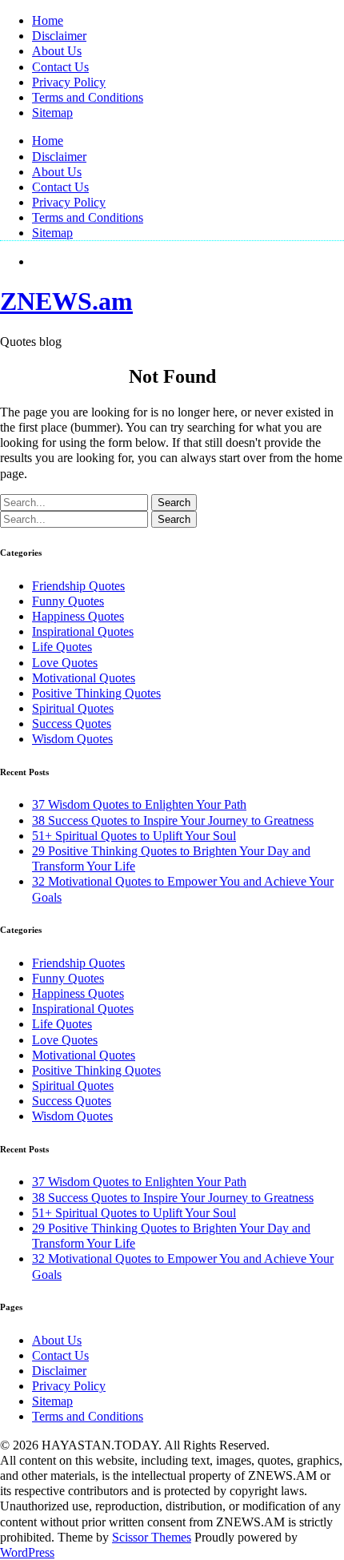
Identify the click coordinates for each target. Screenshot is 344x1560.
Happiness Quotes (78, 616)
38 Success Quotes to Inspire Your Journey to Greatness (173, 820)
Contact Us (60, 67)
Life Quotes (62, 646)
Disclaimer (59, 35)
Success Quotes (71, 723)
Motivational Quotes (83, 678)
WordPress (27, 1552)
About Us (57, 51)
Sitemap (52, 112)
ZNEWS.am (66, 301)
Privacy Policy (69, 82)
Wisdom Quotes (72, 739)
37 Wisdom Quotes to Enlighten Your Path (139, 804)
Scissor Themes (151, 1537)
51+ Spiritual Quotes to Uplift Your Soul (134, 835)
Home (47, 20)
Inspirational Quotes (83, 631)
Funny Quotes (68, 601)
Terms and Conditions (87, 97)
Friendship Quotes (78, 586)
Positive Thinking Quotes (96, 693)
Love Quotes (65, 662)
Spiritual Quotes (73, 708)
